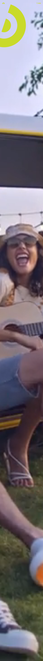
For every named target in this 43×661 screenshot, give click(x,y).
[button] (38, 3)
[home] (3, 3)
